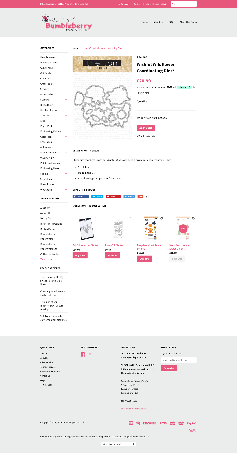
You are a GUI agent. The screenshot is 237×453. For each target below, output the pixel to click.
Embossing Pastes (50, 168)
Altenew (44, 207)
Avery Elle (45, 213)
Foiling (44, 173)
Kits (42, 120)
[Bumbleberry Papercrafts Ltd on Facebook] (83, 353)
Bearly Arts (46, 218)
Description (80, 150)
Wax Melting (47, 157)
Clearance (45, 78)
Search (43, 353)
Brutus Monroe (48, 229)
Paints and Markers (50, 163)
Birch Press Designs (51, 223)
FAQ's (171, 22)
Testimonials (46, 384)
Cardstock (45, 136)
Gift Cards (45, 73)
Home (144, 22)
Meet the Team (188, 22)
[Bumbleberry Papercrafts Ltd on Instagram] (90, 353)
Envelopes (46, 141)
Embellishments (49, 152)
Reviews (94, 150)
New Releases (47, 57)
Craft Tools (46, 83)
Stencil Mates (47, 179)
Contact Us (45, 375)
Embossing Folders (50, 131)
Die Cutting (46, 104)
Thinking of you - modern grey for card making (51, 305)
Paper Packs (47, 126)
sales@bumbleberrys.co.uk (133, 408)
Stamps (44, 99)
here (118, 178)
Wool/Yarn (46, 189)
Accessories (46, 94)
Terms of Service (48, 367)
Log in (149, 3)
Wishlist (125, 4)
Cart (139, 4)
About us (158, 22)
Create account (159, 3)
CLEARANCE (47, 67)
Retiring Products (50, 62)
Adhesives (45, 147)
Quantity (142, 101)
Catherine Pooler (49, 254)
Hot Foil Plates (48, 110)
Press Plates (47, 184)
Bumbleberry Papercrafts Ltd (71, 422)
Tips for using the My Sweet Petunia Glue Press (51, 280)
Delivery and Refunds (50, 371)
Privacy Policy (46, 362)
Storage (44, 89)
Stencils (44, 115)
